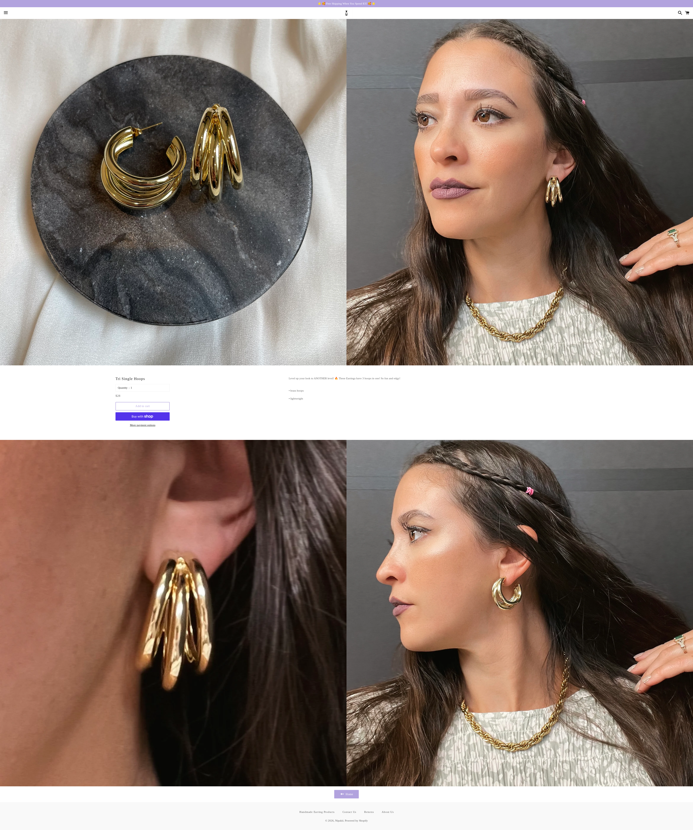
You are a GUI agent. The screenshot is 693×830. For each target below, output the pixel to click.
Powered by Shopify (356, 820)
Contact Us (349, 812)
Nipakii (339, 820)
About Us (388, 812)
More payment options (142, 425)
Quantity (123, 387)
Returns (369, 812)
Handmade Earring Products (317, 812)
